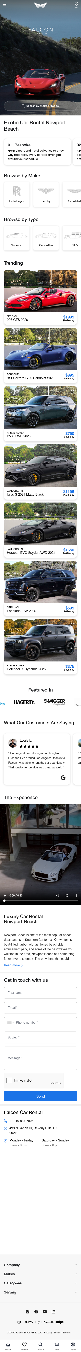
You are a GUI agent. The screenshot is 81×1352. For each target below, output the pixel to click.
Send (40, 1096)
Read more (12, 965)
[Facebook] (36, 1312)
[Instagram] (27, 1312)
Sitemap (67, 1332)
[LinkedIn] (53, 1312)
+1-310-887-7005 (21, 1120)
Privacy (48, 1332)
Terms (57, 1332)
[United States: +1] (9, 1022)
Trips (56, 1349)
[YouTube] (45, 1312)
